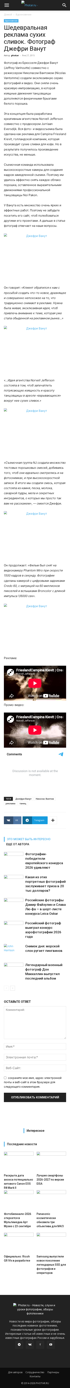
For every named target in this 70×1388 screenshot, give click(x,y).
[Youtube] (51, 1345)
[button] (6, 5)
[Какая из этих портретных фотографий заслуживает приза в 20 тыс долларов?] (13, 881)
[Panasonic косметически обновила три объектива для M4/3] (51, 1200)
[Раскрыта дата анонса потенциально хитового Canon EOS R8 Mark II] (19, 1162)
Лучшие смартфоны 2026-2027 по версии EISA (50, 1179)
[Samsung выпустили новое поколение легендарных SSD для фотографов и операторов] (51, 1243)
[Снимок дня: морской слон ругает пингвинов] (13, 950)
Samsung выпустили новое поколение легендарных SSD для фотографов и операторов (51, 1264)
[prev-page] (6, 988)
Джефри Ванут (23, 798)
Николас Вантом (45, 798)
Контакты (35, 1376)
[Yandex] (40, 1345)
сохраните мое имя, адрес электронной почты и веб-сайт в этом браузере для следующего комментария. (32, 1082)
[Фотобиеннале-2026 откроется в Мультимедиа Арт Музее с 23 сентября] (19, 1200)
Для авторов (15, 1372)
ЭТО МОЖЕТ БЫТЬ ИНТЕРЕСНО (29, 839)
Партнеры (53, 1372)
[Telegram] (19, 1345)
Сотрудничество (34, 1372)
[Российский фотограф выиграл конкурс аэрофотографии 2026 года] (13, 927)
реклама (10, 803)
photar (15, 55)
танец (23, 803)
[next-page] (12, 988)
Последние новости (22, 1144)
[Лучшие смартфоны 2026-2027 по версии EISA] (51, 1162)
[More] (53, 820)
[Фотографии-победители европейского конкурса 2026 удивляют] (13, 858)
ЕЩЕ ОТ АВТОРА (17, 844)
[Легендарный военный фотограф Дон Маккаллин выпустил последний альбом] (13, 969)
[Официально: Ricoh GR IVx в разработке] (19, 1243)
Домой (8, 14)
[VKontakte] (30, 1345)
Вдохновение (24, 14)
